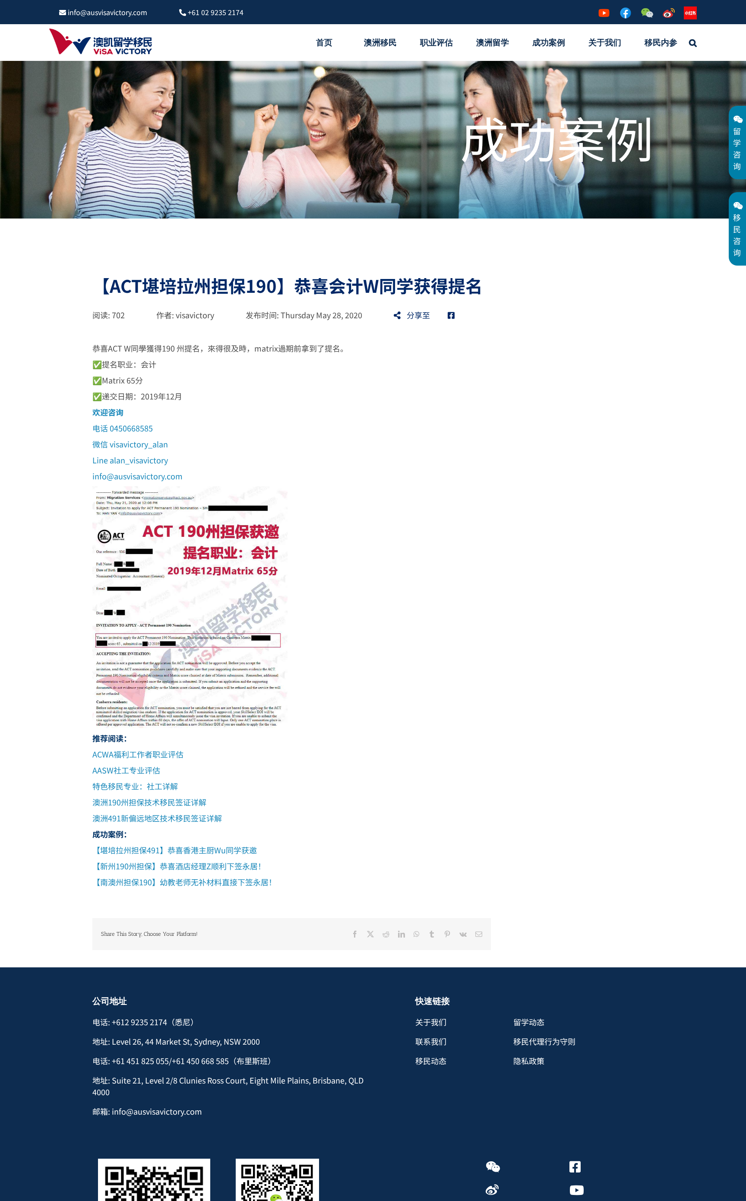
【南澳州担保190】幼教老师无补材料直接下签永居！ (184, 881)
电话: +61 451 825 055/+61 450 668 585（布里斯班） (183, 1060)
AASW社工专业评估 (126, 770)
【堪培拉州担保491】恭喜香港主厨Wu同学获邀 (174, 850)
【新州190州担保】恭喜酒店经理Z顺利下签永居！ (179, 865)
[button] (693, 42)
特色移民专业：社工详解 (135, 786)
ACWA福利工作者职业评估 (137, 754)
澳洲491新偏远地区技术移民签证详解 (157, 818)
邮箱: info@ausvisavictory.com (147, 1111)
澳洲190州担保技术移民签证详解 (149, 802)
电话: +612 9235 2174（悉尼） (145, 1021)
